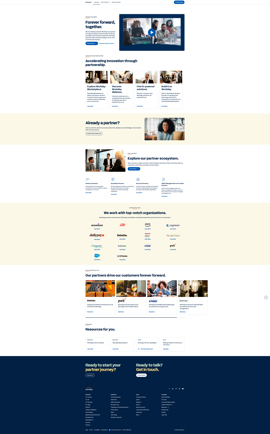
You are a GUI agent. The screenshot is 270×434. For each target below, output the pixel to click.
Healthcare (114, 399)
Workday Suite (89, 417)
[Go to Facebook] (176, 388)
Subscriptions (104, 430)
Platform (88, 407)
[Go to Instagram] (179, 388)
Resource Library (140, 407)
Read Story (90, 312)
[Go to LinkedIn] (172, 388)
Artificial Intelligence (91, 410)
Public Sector (114, 410)
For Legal (88, 405)
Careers (163, 412)
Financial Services (116, 397)
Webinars (138, 402)
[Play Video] (152, 32)
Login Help (164, 415)
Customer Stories (141, 397)
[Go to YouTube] (182, 388)
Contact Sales (179, 2)
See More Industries (116, 417)
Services (88, 422)
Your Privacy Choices (116, 430)
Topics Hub (139, 412)
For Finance (89, 397)
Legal (87, 430)
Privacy (91, 430)
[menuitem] (96, 2)
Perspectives (164, 410)
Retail (112, 412)
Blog (137, 415)
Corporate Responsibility (168, 402)
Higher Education (115, 402)
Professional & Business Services (119, 407)
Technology (114, 415)
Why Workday (89, 412)
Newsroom (164, 407)
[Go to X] (169, 388)
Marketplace (89, 420)
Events (138, 399)
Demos (138, 405)
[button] (151, 32)
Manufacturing (115, 405)
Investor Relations (166, 405)
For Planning (89, 402)
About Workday (165, 397)
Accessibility (97, 430)
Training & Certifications (142, 410)
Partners (88, 2)
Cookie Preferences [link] (126, 430)
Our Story (164, 399)
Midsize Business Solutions (93, 415)
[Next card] (266, 297)
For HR (87, 399)
